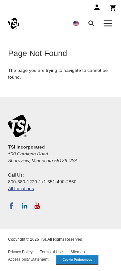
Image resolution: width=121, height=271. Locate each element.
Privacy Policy (20, 252)
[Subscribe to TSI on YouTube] (37, 206)
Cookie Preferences (77, 259)
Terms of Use (51, 252)
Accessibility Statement (28, 259)
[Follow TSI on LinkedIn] (24, 206)
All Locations (21, 188)
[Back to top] (113, 263)
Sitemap (77, 252)
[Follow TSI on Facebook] (11, 206)
